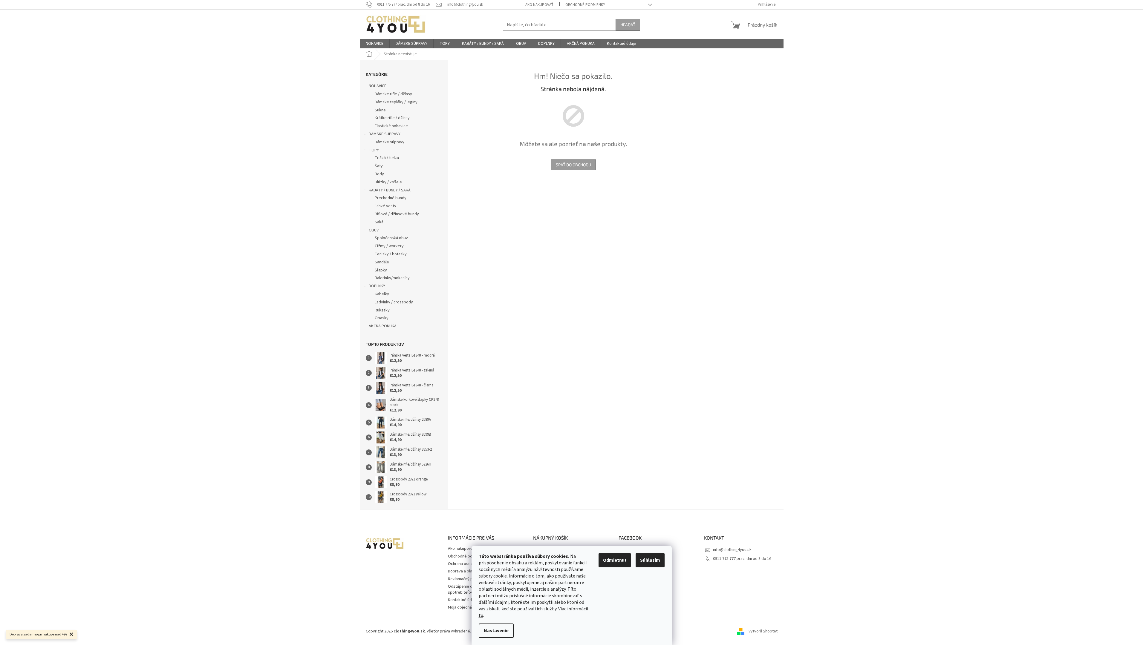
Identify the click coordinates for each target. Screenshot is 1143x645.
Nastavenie (496, 630)
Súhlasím (650, 560)
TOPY (374, 150)
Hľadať (627, 24)
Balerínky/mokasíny (392, 278)
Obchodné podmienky (585, 4)
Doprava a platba (463, 571)
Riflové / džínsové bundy (397, 214)
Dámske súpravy (389, 142)
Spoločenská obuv (391, 238)
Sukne (380, 110)
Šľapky (381, 270)
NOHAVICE (377, 86)
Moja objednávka (463, 607)
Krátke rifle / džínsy (392, 118)
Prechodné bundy (390, 198)
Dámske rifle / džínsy (393, 94)
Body (379, 174)
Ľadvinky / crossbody (394, 302)
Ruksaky (382, 310)
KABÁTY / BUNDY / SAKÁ (390, 190)
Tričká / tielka (387, 158)
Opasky (381, 318)
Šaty (379, 166)
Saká (379, 222)
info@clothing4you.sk (732, 550)
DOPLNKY (377, 286)
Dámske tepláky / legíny (396, 102)
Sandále (382, 262)
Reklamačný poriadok (467, 579)
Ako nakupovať (539, 4)
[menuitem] (374, 43)
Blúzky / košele (388, 182)
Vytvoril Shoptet (763, 632)
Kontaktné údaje (462, 600)
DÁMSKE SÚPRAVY (384, 134)
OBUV (374, 230)
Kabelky (382, 294)
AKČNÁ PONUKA (383, 326)
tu (481, 615)
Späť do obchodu (573, 164)
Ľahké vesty (385, 206)
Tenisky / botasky (391, 254)
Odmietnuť (614, 560)
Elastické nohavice (391, 126)
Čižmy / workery (389, 246)
